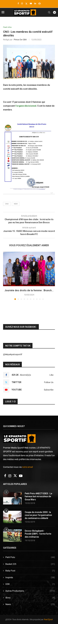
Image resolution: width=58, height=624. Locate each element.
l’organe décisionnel (25, 106)
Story (30, 597)
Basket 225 (30, 564)
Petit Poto (30, 557)
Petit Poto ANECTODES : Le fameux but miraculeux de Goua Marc (38, 496)
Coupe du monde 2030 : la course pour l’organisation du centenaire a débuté (38, 515)
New (16, 204)
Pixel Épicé (48, 619)
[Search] (49, 12)
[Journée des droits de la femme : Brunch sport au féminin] (29, 269)
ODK (30, 584)
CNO (7, 204)
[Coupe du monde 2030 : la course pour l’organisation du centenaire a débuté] (12, 517)
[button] (5, 275)
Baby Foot (30, 570)
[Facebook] (18, 3)
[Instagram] (22, 3)
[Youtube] (31, 3)
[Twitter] (26, 3)
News (30, 604)
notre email (27, 467)
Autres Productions (30, 591)
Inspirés (30, 577)
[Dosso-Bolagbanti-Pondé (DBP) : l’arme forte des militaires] (12, 535)
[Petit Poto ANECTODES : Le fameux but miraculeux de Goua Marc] (12, 498)
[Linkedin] (35, 3)
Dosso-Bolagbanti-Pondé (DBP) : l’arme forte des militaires (38, 534)
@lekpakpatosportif (12, 354)
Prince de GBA (20, 39)
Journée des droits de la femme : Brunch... (29, 290)
